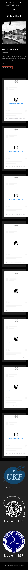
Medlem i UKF (7, 488)
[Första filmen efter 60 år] (14, 32)
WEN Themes (16, 567)
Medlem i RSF (13, 555)
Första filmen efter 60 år (11, 49)
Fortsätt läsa (8, 68)
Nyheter (4, 47)
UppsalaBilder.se (14, 2)
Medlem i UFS (13, 521)
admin (12, 52)
